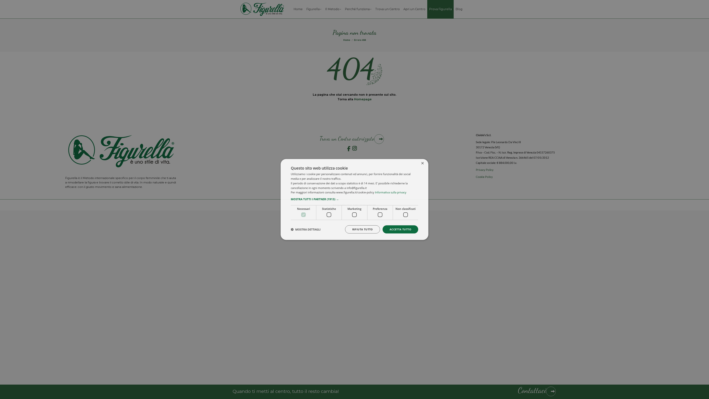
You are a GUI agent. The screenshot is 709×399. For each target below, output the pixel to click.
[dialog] (354, 199)
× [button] (422, 163)
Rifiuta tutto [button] (362, 229)
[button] (354, 199)
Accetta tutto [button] (400, 229)
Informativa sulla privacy (390, 192)
